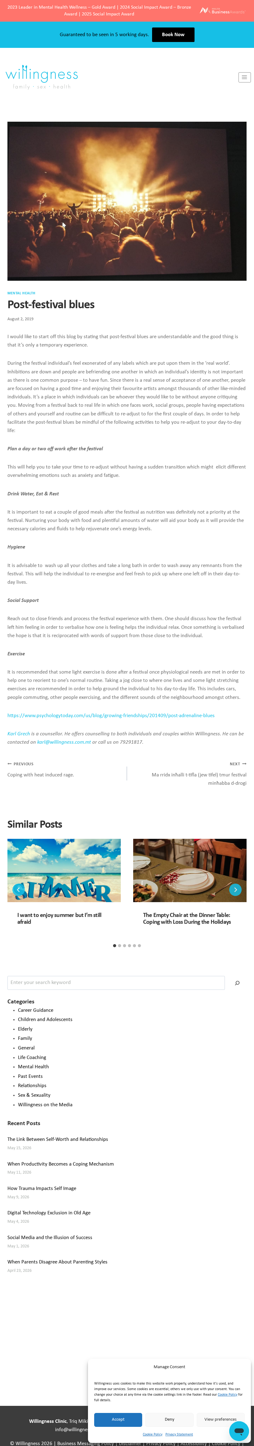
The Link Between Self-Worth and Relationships (57, 1139)
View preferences (220, 1419)
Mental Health (21, 293)
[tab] (114, 945)
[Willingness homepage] (119, 77)
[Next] (235, 890)
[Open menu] (245, 77)
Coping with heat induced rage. (40, 770)
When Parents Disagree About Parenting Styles (57, 1262)
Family (25, 1038)
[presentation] (64, 870)
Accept (118, 1419)
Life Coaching (32, 1057)
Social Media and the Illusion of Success (49, 1237)
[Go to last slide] (18, 890)
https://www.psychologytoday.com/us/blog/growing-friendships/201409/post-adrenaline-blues (111, 715)
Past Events (30, 1076)
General (26, 1048)
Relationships (32, 1085)
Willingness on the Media (45, 1105)
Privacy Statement (179, 1434)
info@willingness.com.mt (82, 1429)
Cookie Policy (227, 1395)
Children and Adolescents (45, 1019)
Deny (169, 1419)
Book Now (173, 34)
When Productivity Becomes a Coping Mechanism (60, 1164)
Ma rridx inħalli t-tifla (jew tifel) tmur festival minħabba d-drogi (199, 774)
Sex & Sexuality (34, 1095)
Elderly (25, 1029)
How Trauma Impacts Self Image (41, 1188)
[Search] (237, 983)
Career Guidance (35, 1010)
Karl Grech (18, 734)
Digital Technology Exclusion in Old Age (48, 1213)
